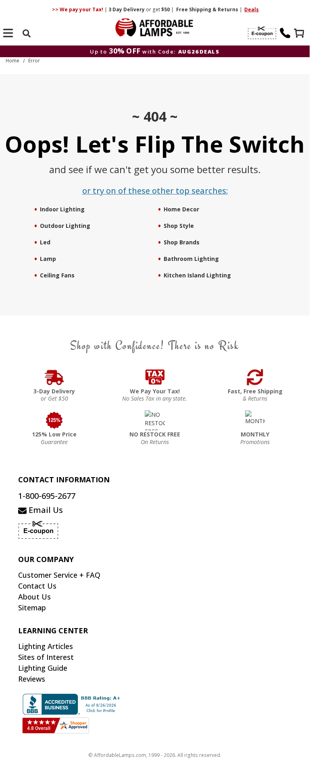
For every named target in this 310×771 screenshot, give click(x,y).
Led (45, 242)
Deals (251, 9)
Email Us (45, 509)
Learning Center (53, 630)
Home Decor (181, 209)
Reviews (31, 679)
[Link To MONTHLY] (255, 420)
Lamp (48, 259)
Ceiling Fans (57, 275)
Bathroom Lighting (191, 259)
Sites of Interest (46, 657)
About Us (34, 597)
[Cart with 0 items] (300, 34)
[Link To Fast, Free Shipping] (255, 377)
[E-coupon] (262, 33)
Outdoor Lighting (65, 225)
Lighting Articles (45, 646)
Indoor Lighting (62, 209)
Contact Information (64, 479)
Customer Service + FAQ (59, 575)
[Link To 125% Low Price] (54, 420)
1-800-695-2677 (46, 495)
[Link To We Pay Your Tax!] (155, 377)
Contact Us (37, 586)
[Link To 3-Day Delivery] (54, 377)
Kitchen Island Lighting (197, 275)
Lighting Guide (42, 668)
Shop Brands (182, 242)
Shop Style (179, 225)
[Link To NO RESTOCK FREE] (155, 420)
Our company (46, 559)
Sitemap (32, 607)
